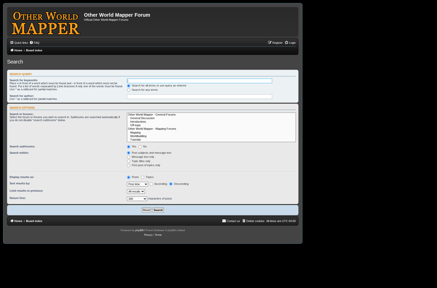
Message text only (142, 156)
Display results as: (22, 177)
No (144, 146)
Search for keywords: (24, 80)
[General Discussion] (211, 118)
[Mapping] (211, 133)
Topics (149, 177)
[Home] (46, 22)
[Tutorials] (211, 140)
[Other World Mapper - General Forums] (211, 115)
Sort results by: (20, 183)
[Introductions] (211, 122)
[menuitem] (34, 43)
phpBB (139, 230)
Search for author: (22, 95)
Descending (181, 183)
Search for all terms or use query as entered (158, 85)
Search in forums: (21, 114)
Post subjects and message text (151, 152)
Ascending (160, 183)
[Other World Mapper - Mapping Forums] (211, 129)
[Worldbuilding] (211, 136)
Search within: (19, 152)
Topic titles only (140, 161)
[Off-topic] (211, 125)
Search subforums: (22, 146)
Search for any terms (144, 89)
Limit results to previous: (26, 190)
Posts (135, 177)
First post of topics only (145, 165)
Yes (133, 146)
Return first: (18, 198)
